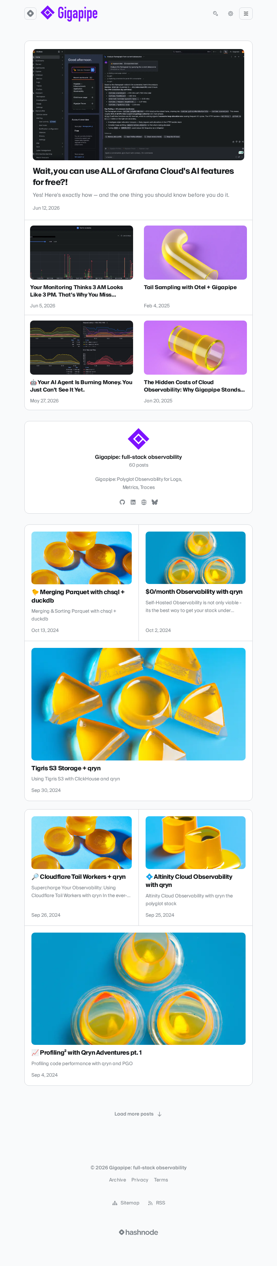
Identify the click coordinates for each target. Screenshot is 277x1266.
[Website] (144, 502)
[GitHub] (122, 502)
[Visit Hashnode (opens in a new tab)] (138, 1232)
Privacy (139, 1180)
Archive (117, 1180)
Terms (161, 1180)
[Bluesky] (154, 502)
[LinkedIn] (133, 502)
